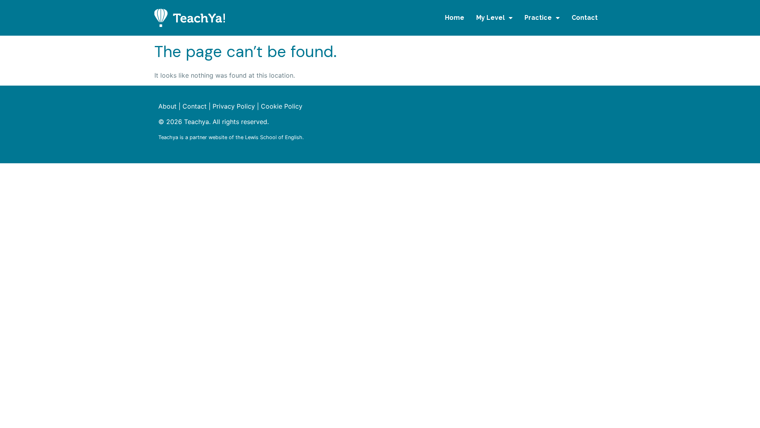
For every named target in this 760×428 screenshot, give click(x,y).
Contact (585, 17)
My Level (490, 17)
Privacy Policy (234, 106)
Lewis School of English (273, 137)
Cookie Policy (281, 106)
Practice (538, 17)
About (167, 106)
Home (454, 17)
